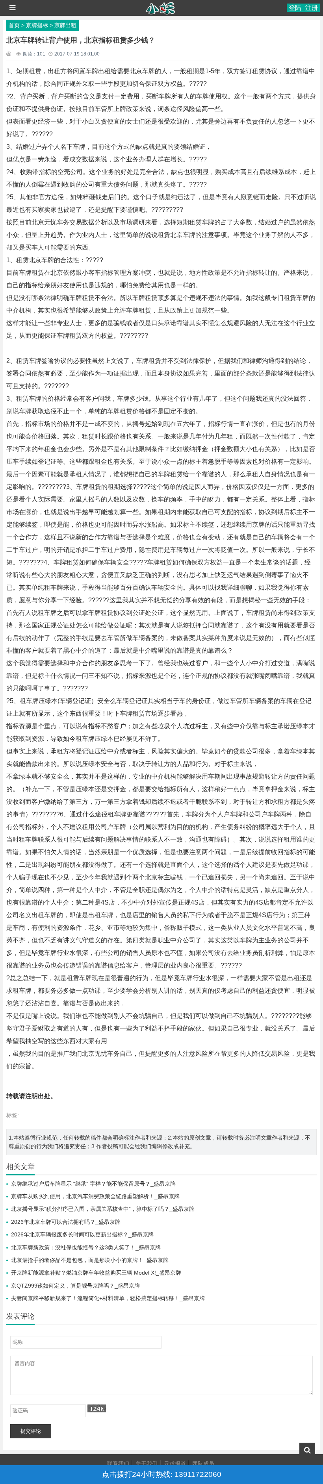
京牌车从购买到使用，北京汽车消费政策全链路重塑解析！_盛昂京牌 (95, 1196)
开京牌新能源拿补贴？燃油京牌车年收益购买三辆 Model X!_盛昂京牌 (96, 1272)
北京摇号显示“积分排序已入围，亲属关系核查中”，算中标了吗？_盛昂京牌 (103, 1209)
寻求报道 (175, 1463)
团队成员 (203, 1463)
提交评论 (30, 1431)
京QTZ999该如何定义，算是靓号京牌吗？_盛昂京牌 (75, 1285)
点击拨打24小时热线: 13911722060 (161, 1474)
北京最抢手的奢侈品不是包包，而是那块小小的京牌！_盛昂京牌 (90, 1260)
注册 (311, 7)
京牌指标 (37, 25)
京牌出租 (65, 25)
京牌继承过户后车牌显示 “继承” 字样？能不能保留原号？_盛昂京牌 (93, 1184)
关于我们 (147, 1463)
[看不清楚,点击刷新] (96, 1408)
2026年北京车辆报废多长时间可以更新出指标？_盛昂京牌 (82, 1234)
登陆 (295, 7)
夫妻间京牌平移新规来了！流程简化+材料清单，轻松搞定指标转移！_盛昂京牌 (108, 1298)
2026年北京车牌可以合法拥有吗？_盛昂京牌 (66, 1222)
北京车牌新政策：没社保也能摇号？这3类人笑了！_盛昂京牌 (86, 1247)
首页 (14, 25)
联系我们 (118, 1463)
